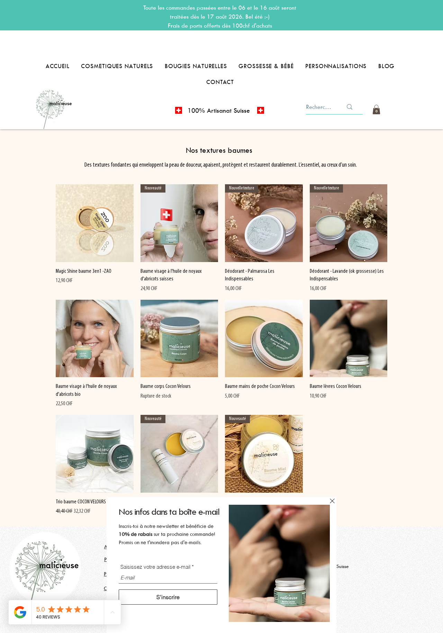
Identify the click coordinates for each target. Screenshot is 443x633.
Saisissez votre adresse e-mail (155, 566)
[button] (332, 501)
